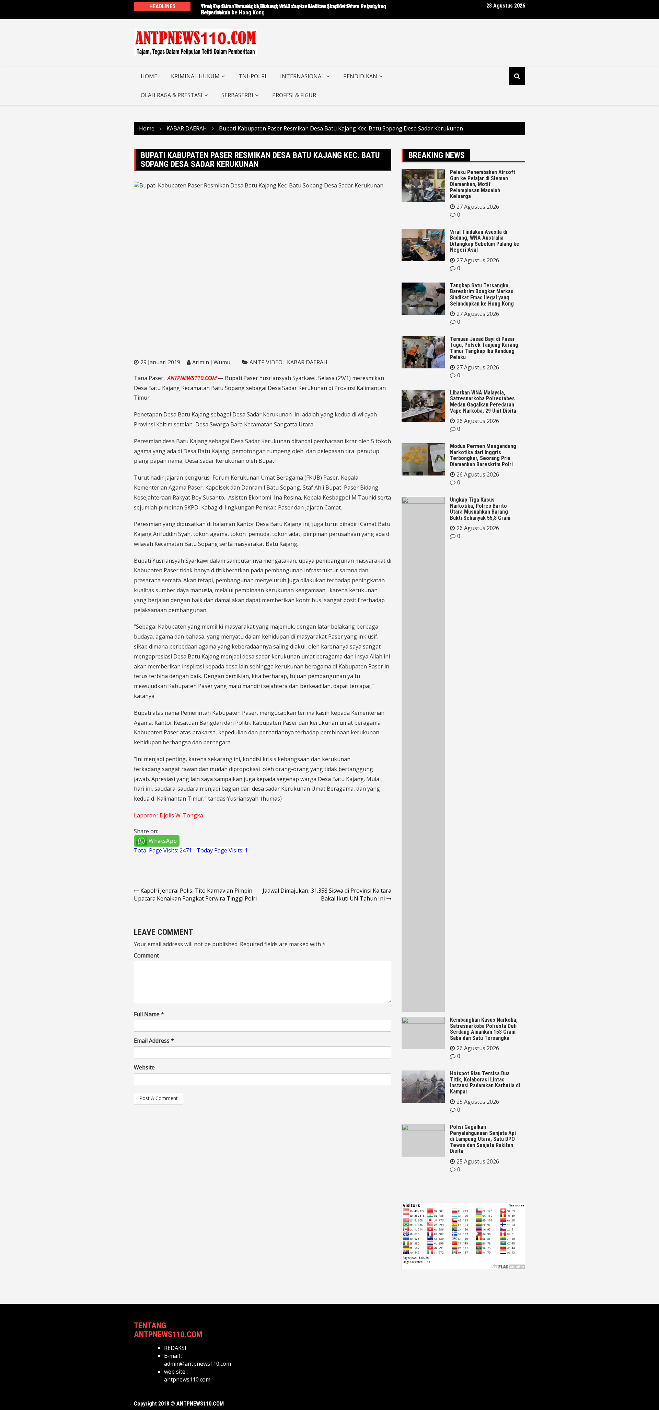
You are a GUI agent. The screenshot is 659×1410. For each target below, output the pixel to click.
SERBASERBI (237, 95)
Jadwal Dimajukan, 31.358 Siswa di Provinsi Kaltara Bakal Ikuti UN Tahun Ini (327, 894)
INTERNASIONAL (302, 76)
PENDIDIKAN (360, 76)
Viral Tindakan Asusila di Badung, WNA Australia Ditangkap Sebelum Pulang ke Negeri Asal (292, 9)
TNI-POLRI (252, 76)
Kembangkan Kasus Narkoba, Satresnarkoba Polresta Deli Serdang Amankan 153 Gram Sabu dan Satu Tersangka (484, 1029)
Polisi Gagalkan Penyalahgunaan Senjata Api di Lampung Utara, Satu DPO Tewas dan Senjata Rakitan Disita (483, 1139)
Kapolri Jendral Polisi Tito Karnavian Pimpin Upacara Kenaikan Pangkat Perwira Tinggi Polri (195, 894)
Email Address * (154, 1040)
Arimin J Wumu (211, 362)
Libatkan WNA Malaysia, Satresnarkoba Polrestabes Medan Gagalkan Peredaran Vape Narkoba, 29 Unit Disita (483, 401)
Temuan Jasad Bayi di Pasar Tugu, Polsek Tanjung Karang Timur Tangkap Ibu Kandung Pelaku (484, 348)
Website (144, 1067)
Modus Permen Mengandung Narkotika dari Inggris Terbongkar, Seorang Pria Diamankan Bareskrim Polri (483, 455)
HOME (149, 76)
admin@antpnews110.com (197, 1363)
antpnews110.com (187, 1379)
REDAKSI (175, 1348)
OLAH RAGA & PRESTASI (172, 95)
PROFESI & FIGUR (294, 95)
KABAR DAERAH (307, 362)
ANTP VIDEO (266, 362)
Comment (146, 955)
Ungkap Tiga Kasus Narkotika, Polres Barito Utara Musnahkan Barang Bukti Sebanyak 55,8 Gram (480, 508)
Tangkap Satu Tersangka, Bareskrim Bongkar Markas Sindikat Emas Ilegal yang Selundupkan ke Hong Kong (482, 294)
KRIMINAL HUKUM (195, 76)
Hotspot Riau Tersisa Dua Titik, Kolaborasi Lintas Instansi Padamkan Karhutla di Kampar (485, 1082)
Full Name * (149, 1014)
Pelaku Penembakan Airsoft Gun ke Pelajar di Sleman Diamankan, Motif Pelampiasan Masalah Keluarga (482, 184)
